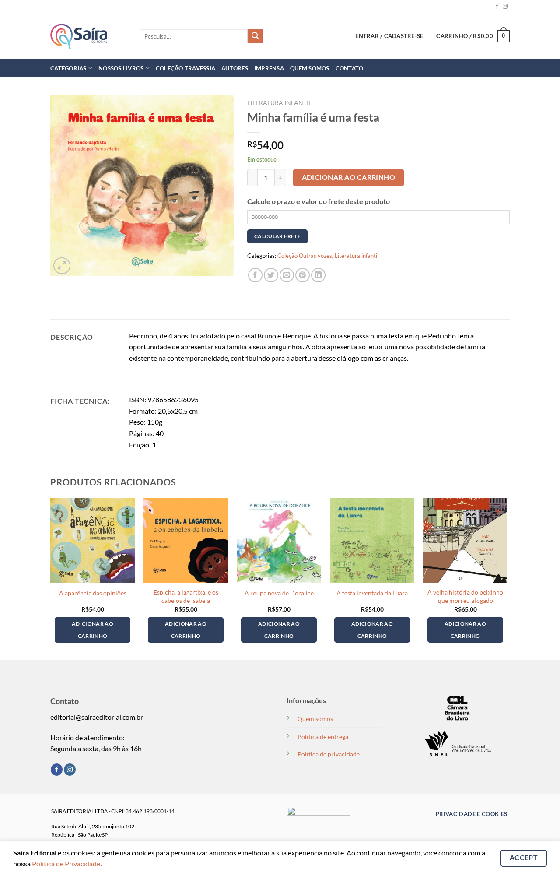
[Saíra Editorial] (88, 36)
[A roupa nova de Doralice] (279, 540)
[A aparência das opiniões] (92, 540)
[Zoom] (61, 265)
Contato (350, 68)
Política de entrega (323, 736)
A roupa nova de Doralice (279, 593)
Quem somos (315, 718)
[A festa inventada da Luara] (372, 540)
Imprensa (269, 68)
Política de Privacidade (66, 863)
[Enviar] (255, 36)
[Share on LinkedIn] (318, 275)
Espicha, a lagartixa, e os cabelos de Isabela (186, 596)
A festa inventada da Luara (372, 593)
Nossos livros (121, 68)
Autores (234, 68)
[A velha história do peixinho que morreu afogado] (465, 540)
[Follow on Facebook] (497, 7)
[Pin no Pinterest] (302, 275)
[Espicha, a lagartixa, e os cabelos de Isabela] (186, 540)
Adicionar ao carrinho (349, 177)
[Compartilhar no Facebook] (255, 275)
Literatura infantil (279, 102)
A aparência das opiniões (92, 593)
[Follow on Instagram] (505, 7)
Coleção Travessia (185, 68)
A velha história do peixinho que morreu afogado (465, 596)
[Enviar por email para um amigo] (287, 275)
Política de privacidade (329, 754)
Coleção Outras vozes (304, 255)
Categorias (68, 68)
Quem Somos (309, 68)
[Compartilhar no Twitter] (271, 275)
